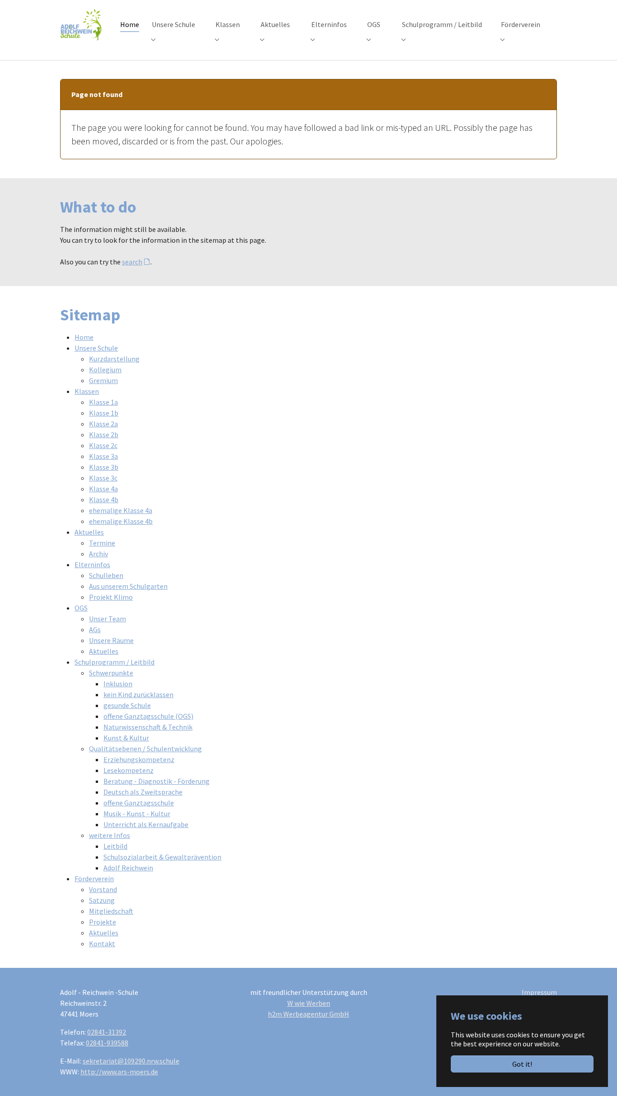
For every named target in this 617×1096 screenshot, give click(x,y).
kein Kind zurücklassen (138, 694)
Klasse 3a (103, 456)
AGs (95, 629)
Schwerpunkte (111, 672)
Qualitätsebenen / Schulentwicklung (145, 748)
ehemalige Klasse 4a (120, 510)
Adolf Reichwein (128, 867)
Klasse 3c (103, 477)
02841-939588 (107, 1042)
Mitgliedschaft (111, 911)
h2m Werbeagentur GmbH (308, 1013)
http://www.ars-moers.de (119, 1071)
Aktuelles (89, 531)
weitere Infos (109, 835)
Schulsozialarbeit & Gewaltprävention (162, 856)
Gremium (103, 380)
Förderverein (94, 878)
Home (84, 337)
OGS (81, 607)
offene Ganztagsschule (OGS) (148, 716)
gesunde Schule (127, 705)
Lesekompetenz (128, 770)
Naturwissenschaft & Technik (147, 726)
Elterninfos (92, 564)
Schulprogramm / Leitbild (114, 661)
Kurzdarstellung (114, 358)
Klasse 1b (103, 412)
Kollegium (105, 369)
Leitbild (115, 846)
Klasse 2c (103, 445)
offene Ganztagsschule (138, 802)
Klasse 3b (103, 467)
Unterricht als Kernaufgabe (145, 824)
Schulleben (106, 575)
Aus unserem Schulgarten (128, 586)
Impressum (539, 992)
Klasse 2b (103, 434)
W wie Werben (308, 1003)
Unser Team (107, 618)
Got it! (522, 1063)
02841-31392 (106, 1031)
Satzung (102, 900)
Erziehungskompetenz (138, 759)
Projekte (102, 921)
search (132, 261)
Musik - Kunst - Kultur (136, 813)
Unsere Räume (111, 640)
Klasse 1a (103, 402)
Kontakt (102, 943)
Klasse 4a (103, 488)
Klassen (87, 391)
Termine (102, 542)
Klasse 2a (103, 423)
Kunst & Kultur (126, 737)
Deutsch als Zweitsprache (142, 791)
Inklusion (117, 683)
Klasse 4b (103, 499)
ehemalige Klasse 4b (121, 521)
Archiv (98, 553)
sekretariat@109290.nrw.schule (131, 1060)
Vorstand (103, 889)
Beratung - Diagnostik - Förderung (156, 781)
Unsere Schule (96, 347)
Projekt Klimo (111, 596)
